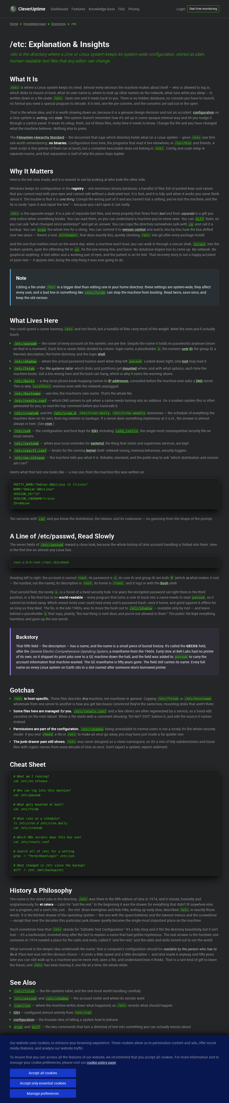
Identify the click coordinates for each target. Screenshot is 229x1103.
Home (14, 24)
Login (181, 8)
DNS (199, 380)
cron (48, 423)
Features (78, 8)
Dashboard (59, 8)
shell (101, 354)
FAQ (121, 8)
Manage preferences (43, 1093)
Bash (164, 583)
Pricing (133, 8)
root (185, 361)
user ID (187, 348)
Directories (58, 24)
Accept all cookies (43, 1072)
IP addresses (118, 380)
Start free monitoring (203, 9)
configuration (203, 112)
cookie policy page (101, 1062)
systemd (97, 443)
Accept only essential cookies (43, 1083)
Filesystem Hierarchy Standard (40, 137)
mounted (130, 368)
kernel (91, 450)
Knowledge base (102, 8)
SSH (94, 430)
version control (134, 229)
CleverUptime (31, 9)
